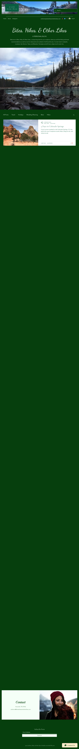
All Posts (5, 115)
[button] (74, 115)
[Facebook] (65, 18)
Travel (13, 115)
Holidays (20, 115)
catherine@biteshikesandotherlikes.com (51, 18)
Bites (42, 115)
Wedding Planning (32, 115)
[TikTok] (67, 18)
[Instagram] (62, 18)
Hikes (48, 115)
